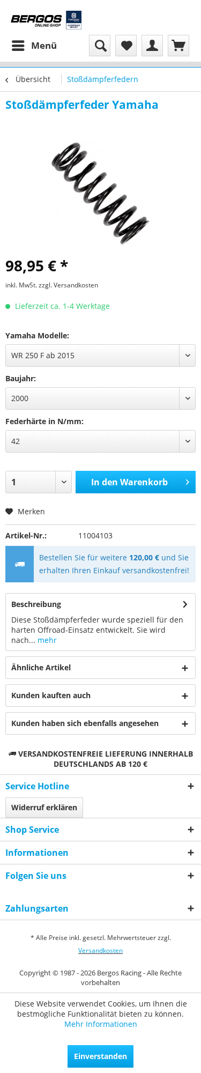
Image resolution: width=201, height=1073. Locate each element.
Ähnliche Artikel (41, 667)
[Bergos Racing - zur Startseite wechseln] (46, 20)
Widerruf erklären (44, 807)
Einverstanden (100, 1056)
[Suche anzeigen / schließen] (99, 45)
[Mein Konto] (152, 45)
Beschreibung (36, 604)
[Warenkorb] (178, 45)
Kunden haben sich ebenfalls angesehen (85, 723)
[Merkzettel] (126, 45)
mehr (46, 640)
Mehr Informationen (100, 1024)
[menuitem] (33, 45)
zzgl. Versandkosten (68, 285)
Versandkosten (100, 950)
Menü (44, 45)
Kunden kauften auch (51, 695)
